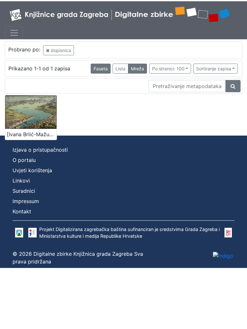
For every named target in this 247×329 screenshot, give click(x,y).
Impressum (26, 201)
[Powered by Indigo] (223, 255)
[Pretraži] (233, 86)
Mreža (137, 68)
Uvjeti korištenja (32, 170)
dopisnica (60, 50)
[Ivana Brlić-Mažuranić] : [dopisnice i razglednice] (32, 134)
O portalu (24, 160)
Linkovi (21, 180)
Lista (120, 68)
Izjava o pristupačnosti (40, 150)
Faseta (101, 68)
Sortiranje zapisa (213, 68)
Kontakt (22, 211)
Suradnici (24, 191)
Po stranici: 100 (168, 68)
